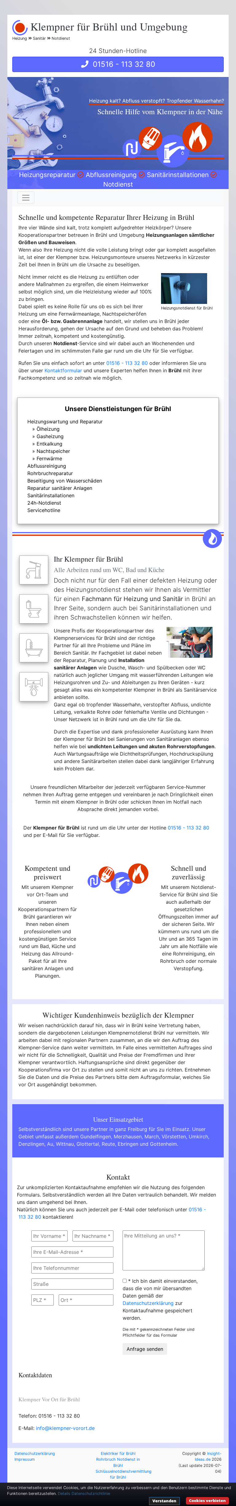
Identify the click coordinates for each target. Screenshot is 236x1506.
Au (50, 1144)
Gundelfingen (95, 1136)
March (151, 1136)
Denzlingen (31, 1144)
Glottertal (88, 1144)
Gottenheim (163, 1144)
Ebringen (128, 1144)
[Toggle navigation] (25, 198)
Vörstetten (174, 1136)
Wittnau (65, 1144)
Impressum (24, 1459)
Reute (108, 1144)
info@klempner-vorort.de (65, 1428)
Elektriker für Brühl (118, 1453)
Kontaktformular (63, 370)
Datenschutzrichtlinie (91, 1493)
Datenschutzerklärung (148, 1303)
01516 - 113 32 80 (121, 64)
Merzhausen (128, 1136)
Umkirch (198, 1136)
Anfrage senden (145, 1349)
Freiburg (137, 1129)
